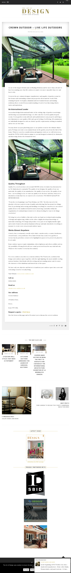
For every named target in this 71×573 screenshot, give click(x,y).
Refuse (33, 570)
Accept (26, 570)
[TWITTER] (60, 0)
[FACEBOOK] (57, 0)
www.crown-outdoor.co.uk (25, 274)
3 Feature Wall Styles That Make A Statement (8, 359)
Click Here (26, 312)
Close (69, 559)
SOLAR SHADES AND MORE (48, 562)
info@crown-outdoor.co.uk (16, 288)
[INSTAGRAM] (63, 0)
